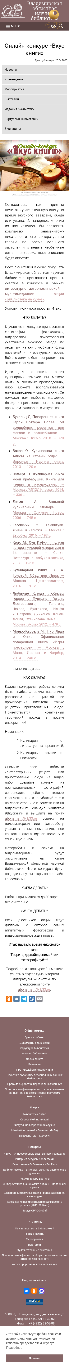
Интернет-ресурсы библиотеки (34, 1159)
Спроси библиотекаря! (34, 1119)
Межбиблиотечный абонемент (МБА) (34, 1130)
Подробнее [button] (14, 1347)
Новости (11, 69)
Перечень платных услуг (34, 1135)
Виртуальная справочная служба (34, 1125)
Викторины (13, 129)
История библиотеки (34, 1053)
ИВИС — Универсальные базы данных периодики (35, 1153)
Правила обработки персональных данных (34, 1084)
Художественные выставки (34, 1250)
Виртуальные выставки (21, 119)
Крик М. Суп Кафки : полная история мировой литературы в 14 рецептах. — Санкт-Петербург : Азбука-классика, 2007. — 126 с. (38, 552)
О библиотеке (34, 1030)
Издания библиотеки (19, 109)
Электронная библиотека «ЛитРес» (34, 1164)
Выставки (12, 99)
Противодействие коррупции (34, 1069)
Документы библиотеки (35, 1042)
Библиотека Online (34, 1114)
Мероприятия (14, 89)
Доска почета (34, 1059)
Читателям (34, 1222)
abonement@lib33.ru (21, 818)
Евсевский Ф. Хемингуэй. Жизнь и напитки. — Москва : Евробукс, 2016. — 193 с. (38, 530)
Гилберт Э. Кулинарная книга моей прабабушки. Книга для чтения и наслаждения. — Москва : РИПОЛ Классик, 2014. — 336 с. (38, 484)
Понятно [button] (34, 1358)
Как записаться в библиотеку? (34, 1228)
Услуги (34, 1107)
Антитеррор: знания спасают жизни (34, 1264)
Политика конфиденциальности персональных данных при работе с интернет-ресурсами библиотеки (34, 1093)
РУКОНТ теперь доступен (34, 1178)
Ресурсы (34, 1147)
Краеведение (14, 79)
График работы (34, 1037)
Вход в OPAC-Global (34, 1210)
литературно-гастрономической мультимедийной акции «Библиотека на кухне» (34, 294)
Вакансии (34, 1064)
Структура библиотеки (34, 1048)
